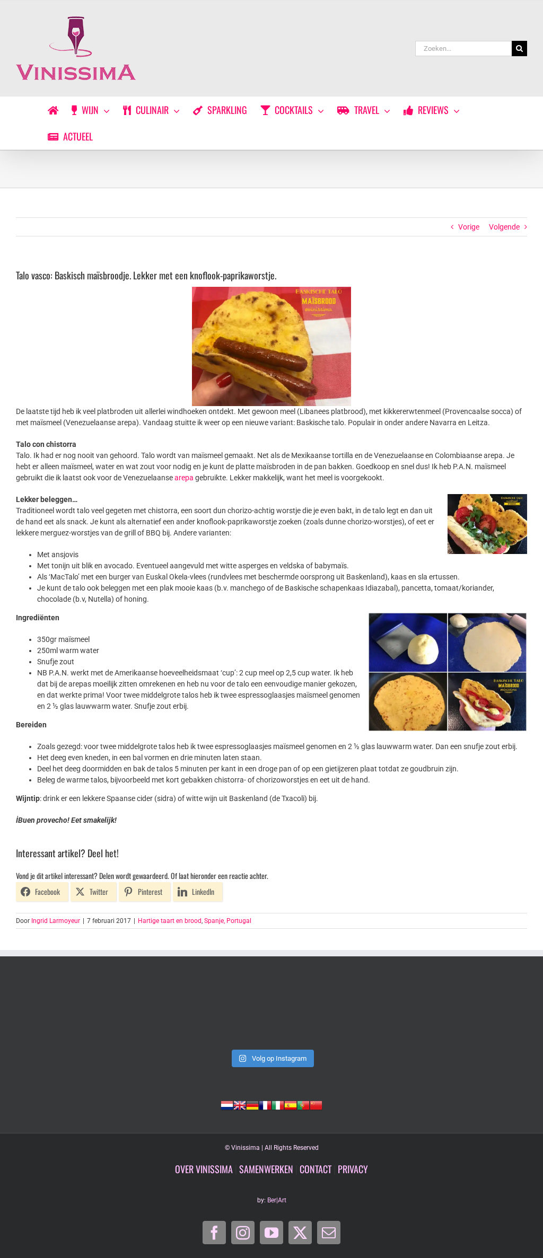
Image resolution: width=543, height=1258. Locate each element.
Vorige (468, 227)
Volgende (504, 227)
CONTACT (315, 1169)
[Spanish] (290, 1104)
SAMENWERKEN (266, 1169)
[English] (239, 1104)
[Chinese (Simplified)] (316, 1104)
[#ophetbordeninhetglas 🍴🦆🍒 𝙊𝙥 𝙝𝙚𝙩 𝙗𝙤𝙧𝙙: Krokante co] (478, 1013)
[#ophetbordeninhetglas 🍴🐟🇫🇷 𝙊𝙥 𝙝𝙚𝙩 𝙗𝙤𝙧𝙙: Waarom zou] (272, 1013)
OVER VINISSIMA (204, 1169)
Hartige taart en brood (170, 921)
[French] (265, 1104)
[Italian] (278, 1104)
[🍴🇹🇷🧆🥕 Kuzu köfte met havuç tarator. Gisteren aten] (65, 1013)
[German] (252, 1104)
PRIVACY (353, 1169)
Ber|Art (276, 1200)
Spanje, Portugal (227, 921)
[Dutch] (227, 1104)
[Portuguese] (303, 1104)
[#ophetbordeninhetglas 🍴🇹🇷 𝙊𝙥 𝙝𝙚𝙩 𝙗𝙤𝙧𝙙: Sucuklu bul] (168, 1013)
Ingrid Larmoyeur (55, 921)
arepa (184, 477)
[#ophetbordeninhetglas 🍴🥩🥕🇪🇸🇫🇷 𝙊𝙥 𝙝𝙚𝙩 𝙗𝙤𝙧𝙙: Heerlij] (375, 1013)
